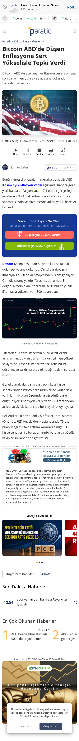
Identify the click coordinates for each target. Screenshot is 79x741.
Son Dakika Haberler (24, 586)
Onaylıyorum (50, 726)
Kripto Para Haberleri (28, 41)
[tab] (37, 562)
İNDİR (71, 7)
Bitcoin (7, 264)
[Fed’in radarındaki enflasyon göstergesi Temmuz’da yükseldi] (32, 538)
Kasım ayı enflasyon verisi (22, 185)
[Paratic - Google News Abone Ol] (60, 168)
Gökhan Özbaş (19, 167)
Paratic (6, 41)
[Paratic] (39, 32)
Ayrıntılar (26, 726)
